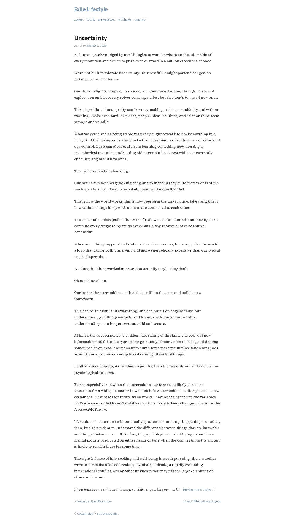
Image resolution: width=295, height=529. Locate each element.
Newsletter (106, 19)
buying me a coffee (197, 489)
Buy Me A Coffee (108, 513)
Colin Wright (85, 513)
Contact (140, 19)
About (78, 19)
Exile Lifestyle (91, 9)
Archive (125, 19)
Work (91, 19)
